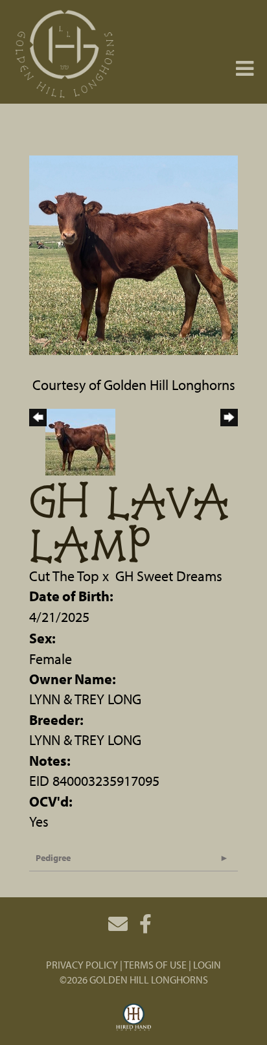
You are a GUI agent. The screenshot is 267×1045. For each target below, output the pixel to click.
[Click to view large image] (133, 253)
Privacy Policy (82, 964)
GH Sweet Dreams (168, 576)
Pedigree (53, 858)
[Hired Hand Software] (134, 1018)
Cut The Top (64, 576)
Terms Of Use (155, 964)
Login (207, 964)
